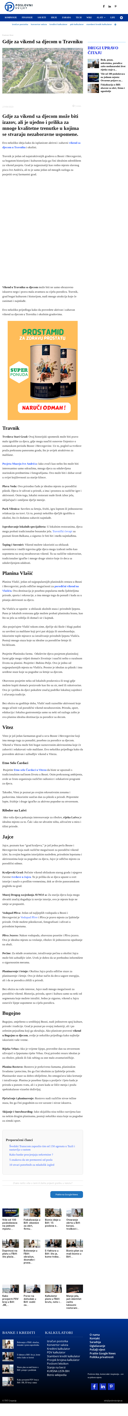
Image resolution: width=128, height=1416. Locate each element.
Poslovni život (7, 35)
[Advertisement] (43, 231)
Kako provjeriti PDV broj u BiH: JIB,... (10, 1300)
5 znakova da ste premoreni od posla (30, 1159)
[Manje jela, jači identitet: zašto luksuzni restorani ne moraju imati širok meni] (74, 1289)
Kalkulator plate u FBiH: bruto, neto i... (53, 1298)
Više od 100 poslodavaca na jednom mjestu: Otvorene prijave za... (113, 77)
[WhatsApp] (46, 98)
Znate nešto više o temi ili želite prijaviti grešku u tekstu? (42, 1183)
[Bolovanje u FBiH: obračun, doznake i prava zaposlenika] (32, 1243)
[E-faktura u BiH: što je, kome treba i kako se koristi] (53, 1243)
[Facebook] (104, 7)
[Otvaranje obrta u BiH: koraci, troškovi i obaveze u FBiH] (74, 1212)
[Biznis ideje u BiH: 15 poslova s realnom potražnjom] (53, 1212)
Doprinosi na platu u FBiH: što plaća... (10, 1253)
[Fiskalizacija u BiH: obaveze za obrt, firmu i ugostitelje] (32, 1212)
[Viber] (54, 98)
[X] (31, 98)
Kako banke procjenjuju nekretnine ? (31, 1154)
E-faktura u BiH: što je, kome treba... (52, 1253)
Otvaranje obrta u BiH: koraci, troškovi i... (73, 1224)
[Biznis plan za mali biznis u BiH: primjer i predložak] (74, 1243)
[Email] (61, 98)
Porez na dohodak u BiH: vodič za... (30, 1300)
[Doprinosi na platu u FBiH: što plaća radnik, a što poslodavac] (10, 1243)
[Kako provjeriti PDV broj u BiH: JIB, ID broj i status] (10, 1289)
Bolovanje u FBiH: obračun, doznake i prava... (30, 1256)
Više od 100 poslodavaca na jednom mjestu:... (9, 1224)
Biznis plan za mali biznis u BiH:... (74, 1253)
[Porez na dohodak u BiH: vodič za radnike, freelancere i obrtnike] (32, 1289)
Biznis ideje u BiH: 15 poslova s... (52, 1222)
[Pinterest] (116, 7)
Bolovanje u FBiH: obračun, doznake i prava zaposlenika (28, 1343)
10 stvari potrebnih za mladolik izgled (31, 1164)
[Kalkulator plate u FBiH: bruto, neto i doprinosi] (53, 1289)
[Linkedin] (110, 7)
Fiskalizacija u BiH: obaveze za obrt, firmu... (32, 1224)
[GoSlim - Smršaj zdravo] (42, 370)
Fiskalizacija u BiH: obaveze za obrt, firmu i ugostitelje (113, 87)
